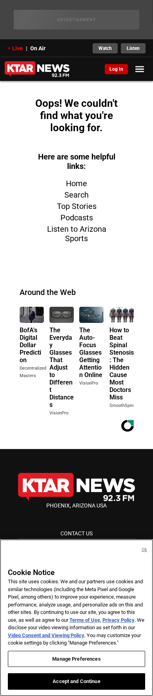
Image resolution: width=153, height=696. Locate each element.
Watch (105, 48)
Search (76, 195)
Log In (116, 69)
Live (17, 48)
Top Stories (77, 206)
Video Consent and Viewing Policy (46, 635)
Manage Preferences (76, 659)
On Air (38, 48)
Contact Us (76, 533)
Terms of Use (84, 620)
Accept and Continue (76, 681)
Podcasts (76, 217)
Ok (144, 549)
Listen (133, 48)
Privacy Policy (118, 620)
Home (76, 183)
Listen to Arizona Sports (76, 233)
